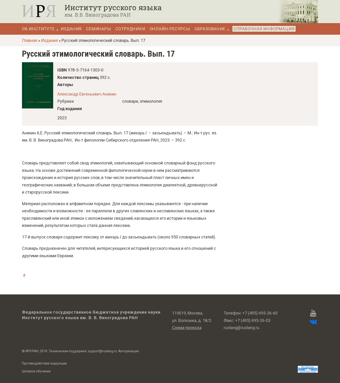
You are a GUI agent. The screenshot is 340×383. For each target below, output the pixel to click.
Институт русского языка (113, 7)
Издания (71, 29)
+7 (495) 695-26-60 (260, 313)
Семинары (98, 29)
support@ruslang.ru (102, 351)
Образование (210, 29)
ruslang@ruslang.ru (241, 327)
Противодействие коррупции (44, 363)
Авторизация (128, 351)
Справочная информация (264, 28)
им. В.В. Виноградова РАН (98, 14)
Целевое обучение (36, 371)
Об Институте (38, 29)
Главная (29, 40)
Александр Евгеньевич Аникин (86, 94)
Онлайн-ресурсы (170, 29)
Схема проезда (186, 327)
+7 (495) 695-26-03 (252, 320)
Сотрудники (130, 29)
